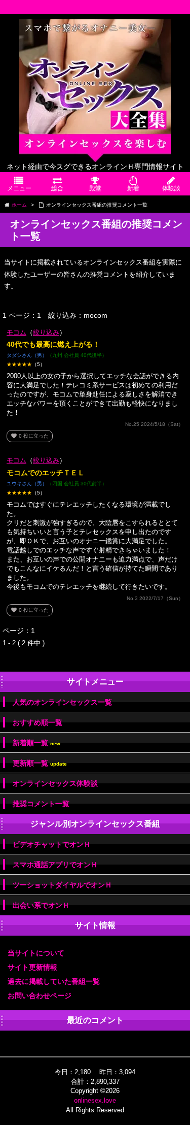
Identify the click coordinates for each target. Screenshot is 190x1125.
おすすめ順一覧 (37, 722)
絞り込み (46, 332)
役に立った (30, 436)
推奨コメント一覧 (41, 803)
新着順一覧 (36, 743)
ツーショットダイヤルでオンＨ (62, 884)
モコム (16, 332)
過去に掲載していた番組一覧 (54, 981)
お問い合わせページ (39, 995)
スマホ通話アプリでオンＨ (55, 864)
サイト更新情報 (32, 967)
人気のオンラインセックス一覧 (62, 702)
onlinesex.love (95, 1100)
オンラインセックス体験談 (55, 783)
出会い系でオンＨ (41, 905)
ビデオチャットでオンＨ (52, 844)
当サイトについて (36, 953)
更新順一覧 (40, 763)
